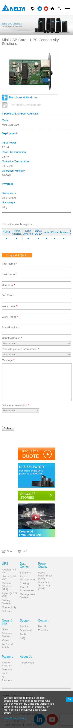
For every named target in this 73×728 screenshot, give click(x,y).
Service (24, 626)
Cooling (24, 583)
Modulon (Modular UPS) (7, 586)
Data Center (24, 565)
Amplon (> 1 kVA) (9, 571)
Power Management (27, 578)
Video (5, 640)
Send (9, 551)
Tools (23, 634)
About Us (26, 656)
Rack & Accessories (27, 589)
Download (26, 630)
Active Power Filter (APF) (45, 575)
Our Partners (7, 679)
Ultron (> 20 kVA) (9, 578)
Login (5, 673)
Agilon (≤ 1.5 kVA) (9, 595)
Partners (7, 656)
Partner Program (7, 664)
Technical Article (7, 646)
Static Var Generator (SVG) (44, 585)
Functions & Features (23, 97)
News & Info (7, 622)
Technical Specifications (24, 104)
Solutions (25, 572)
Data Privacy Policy (15, 718)
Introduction (27, 662)
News (5, 629)
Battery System (6, 602)
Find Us (42, 626)
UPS (5, 563)
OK (69, 699)
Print (24, 551)
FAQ (22, 638)
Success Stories (7, 635)
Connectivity (9, 607)
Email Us (43, 630)
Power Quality (42, 565)
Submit (8, 428)
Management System (27, 596)
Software (7, 611)
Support (25, 620)
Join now (7, 669)
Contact (43, 620)
